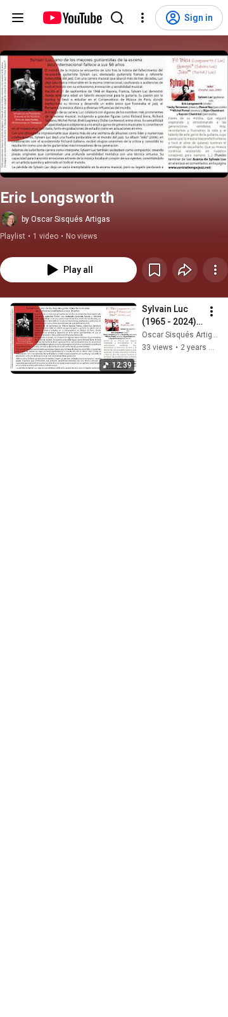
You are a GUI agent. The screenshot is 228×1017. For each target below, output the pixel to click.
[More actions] (215, 269)
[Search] (117, 17)
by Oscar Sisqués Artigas (66, 219)
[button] (114, 114)
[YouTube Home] (72, 17)
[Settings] (142, 17)
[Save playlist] (154, 269)
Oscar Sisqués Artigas (181, 334)
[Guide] (17, 17)
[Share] (185, 269)
